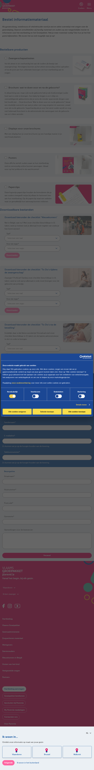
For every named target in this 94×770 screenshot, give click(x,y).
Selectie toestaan (47, 412)
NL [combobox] (87, 733)
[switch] (35, 396)
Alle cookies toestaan (76, 412)
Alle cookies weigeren (17, 412)
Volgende (8, 763)
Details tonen (81, 405)
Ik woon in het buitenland (28, 763)
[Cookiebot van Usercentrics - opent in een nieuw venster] (81, 357)
